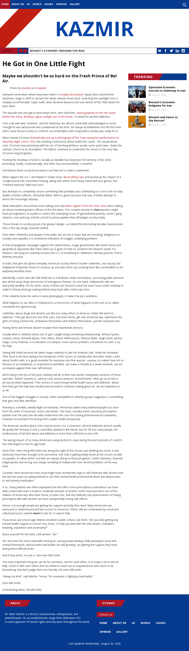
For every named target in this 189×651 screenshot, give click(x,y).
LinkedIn (177, 51)
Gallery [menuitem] (75, 4)
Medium (160, 51)
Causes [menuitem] (48, 4)
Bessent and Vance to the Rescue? (163, 119)
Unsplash (40, 88)
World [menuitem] (37, 4)
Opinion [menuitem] (61, 4)
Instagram (183, 51)
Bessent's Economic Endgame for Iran (57, 50)
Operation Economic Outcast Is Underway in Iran (167, 89)
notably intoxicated (71, 94)
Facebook (166, 51)
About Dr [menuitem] (18, 4)
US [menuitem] (28, 4)
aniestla (26, 88)
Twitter (171, 51)
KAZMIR (94, 28)
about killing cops (73, 177)
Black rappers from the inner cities (86, 206)
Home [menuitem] (5, 4)
